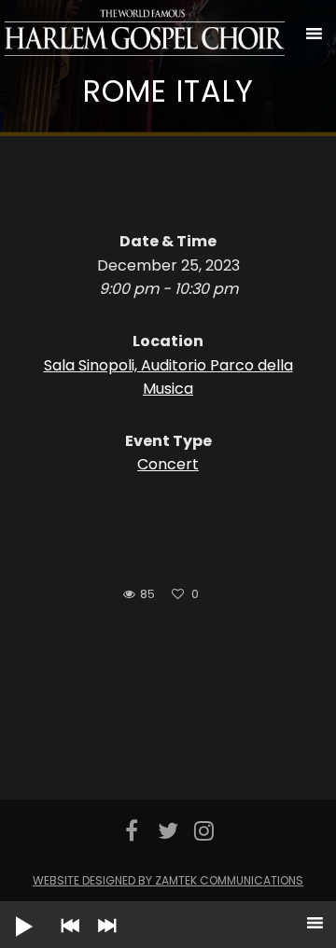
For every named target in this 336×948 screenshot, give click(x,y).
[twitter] (168, 830)
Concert (168, 464)
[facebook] (132, 830)
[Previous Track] (65, 938)
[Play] (9, 911)
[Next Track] (102, 938)
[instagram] (204, 830)
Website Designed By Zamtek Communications (168, 880)
